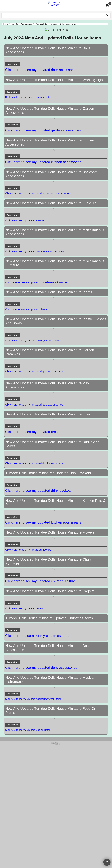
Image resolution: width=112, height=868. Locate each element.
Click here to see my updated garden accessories (43, 130)
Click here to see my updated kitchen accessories (43, 162)
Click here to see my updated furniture (24, 220)
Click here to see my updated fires (31, 432)
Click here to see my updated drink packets (38, 491)
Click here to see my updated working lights (27, 97)
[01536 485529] (55, 5)
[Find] (107, 15)
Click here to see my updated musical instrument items (33, 699)
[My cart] (107, 5)
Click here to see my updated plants (26, 309)
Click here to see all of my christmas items (37, 636)
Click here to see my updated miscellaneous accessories (34, 251)
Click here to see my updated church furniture (40, 581)
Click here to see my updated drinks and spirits (34, 463)
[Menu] (3, 6)
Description (12, 64)
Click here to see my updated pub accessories (34, 404)
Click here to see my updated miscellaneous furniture (36, 282)
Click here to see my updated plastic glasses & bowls (32, 340)
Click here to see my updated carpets (24, 608)
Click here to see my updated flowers (28, 549)
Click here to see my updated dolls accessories (41, 70)
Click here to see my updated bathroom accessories (37, 193)
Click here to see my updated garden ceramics (34, 371)
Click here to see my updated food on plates (27, 730)
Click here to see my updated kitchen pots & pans (43, 522)
